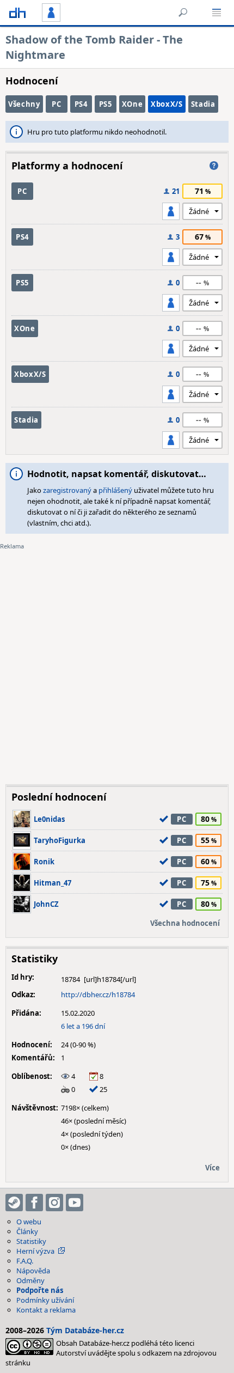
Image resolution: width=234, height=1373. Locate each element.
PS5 (105, 104)
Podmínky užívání (45, 1300)
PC (56, 104)
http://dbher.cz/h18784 (98, 994)
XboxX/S (167, 104)
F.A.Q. (24, 1261)
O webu (28, 1221)
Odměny (30, 1280)
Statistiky (31, 1241)
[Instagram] (54, 1202)
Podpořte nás (39, 1290)
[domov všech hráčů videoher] (17, 12)
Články (27, 1231)
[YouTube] (74, 1202)
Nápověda (33, 1271)
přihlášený (115, 490)
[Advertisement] (117, 659)
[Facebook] (34, 1202)
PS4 (81, 104)
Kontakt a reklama (46, 1310)
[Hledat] (183, 12)
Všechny (24, 104)
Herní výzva (35, 1251)
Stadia (203, 104)
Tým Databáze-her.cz (85, 1330)
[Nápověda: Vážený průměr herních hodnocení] (214, 165)
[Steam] (14, 1202)
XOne (132, 104)
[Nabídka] (216, 12)
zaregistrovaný (67, 490)
